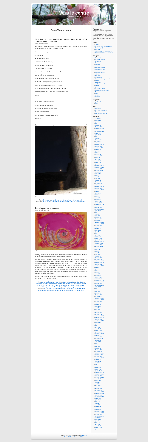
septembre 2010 (99, 377)
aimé (44, 200)
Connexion (98, 108)
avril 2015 (97, 291)
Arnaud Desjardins (55, 282)
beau (70, 282)
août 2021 (98, 172)
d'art (72, 284)
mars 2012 (98, 348)
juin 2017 (97, 251)
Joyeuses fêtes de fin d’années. (103, 46)
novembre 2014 (99, 299)
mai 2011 (97, 364)
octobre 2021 (98, 168)
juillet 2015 (98, 286)
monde (62, 200)
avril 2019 (97, 215)
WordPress (84, 435)
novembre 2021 (99, 167)
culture (68, 284)
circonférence (55, 200)
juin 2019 (97, 212)
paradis (97, 80)
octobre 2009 (98, 395)
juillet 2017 (98, 249)
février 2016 (98, 277)
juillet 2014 (98, 306)
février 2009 (98, 408)
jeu (50, 285)
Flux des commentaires (101, 112)
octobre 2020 (98, 188)
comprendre (53, 284)
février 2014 (98, 312)
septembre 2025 (99, 131)
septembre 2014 (99, 303)
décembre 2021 (99, 165)
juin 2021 (97, 175)
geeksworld (98, 102)
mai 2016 (97, 272)
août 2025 (98, 133)
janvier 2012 (98, 351)
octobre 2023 (98, 156)
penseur (82, 285)
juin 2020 (97, 194)
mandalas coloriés (100, 67)
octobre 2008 (98, 414)
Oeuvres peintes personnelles (103, 79)
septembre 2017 (99, 246)
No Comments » (81, 201)
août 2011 (98, 359)
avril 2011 (97, 366)
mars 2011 (98, 367)
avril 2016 (97, 274)
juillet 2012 (98, 341)
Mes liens (97, 49)
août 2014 (98, 304)
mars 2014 (98, 311)
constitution (98, 61)
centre (48, 200)
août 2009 (98, 398)
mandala (56, 288)
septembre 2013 (99, 320)
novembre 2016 (99, 262)
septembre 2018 (99, 227)
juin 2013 (97, 324)
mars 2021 (98, 180)
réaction (58, 287)
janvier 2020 (98, 202)
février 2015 (98, 295)
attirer (66, 282)
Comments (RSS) (78, 436)
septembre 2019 (99, 209)
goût (47, 285)
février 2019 (98, 219)
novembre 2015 (99, 282)
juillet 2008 (98, 419)
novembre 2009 (99, 393)
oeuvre (77, 285)
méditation (62, 288)
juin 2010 (97, 382)
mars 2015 (98, 293)
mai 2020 (97, 196)
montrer (61, 285)
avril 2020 (97, 198)
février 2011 (98, 369)
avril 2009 (97, 404)
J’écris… (97, 44)
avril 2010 (97, 385)
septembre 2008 (99, 416)
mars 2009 (98, 406)
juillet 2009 (98, 400)
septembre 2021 (99, 170)
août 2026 (98, 118)
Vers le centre (74, 12)
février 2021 (98, 181)
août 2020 (98, 191)
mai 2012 (97, 345)
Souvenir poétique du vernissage (104, 52)
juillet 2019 (98, 210)
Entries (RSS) (67, 436)
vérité (79, 287)
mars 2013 (98, 328)
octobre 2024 (98, 146)
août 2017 (98, 248)
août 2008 (98, 417)
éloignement (41, 285)
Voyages (97, 96)
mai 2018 (97, 233)
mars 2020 (98, 199)
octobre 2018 (98, 225)
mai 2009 (97, 403)
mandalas (97, 66)
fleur (96, 62)
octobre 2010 (98, 375)
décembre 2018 (99, 222)
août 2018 (98, 228)
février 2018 (98, 238)
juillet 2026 (98, 120)
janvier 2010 (98, 390)
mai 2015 (97, 290)
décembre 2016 (99, 261)
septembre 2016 (99, 265)
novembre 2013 (99, 317)
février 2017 (98, 257)
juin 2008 (97, 421)
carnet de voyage (100, 59)
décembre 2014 (99, 298)
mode (56, 285)
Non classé (98, 75)
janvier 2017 (98, 259)
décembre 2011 (99, 353)
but (73, 282)
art (63, 282)
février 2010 (98, 388)
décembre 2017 (99, 241)
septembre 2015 (99, 285)
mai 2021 (97, 177)
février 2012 (98, 349)
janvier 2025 (98, 141)
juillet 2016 (98, 269)
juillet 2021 (98, 173)
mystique (68, 200)
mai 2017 (97, 252)
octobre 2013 (98, 319)
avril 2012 (97, 346)
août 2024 (98, 149)
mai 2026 (97, 123)
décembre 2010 (99, 372)
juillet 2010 (98, 380)
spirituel (72, 201)
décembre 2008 (99, 411)
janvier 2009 (98, 409)
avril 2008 (97, 424)
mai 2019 (97, 214)
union (81, 200)
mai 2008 (97, 422)
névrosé (66, 285)
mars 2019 (98, 217)
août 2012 (98, 340)
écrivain (84, 284)
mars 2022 (98, 160)
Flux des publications (100, 110)
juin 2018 (97, 231)
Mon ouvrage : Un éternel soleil (103, 51)
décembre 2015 (99, 280)
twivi (96, 103)
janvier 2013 (98, 332)
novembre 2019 (99, 206)
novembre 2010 (99, 374)
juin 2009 (97, 401)
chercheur (39, 284)
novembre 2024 (99, 144)
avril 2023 (97, 159)
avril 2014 (97, 309)
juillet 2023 (98, 157)
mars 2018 (98, 236)
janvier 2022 (98, 164)
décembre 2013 (99, 316)
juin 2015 (97, 288)
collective (46, 284)
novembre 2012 (99, 335)
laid (53, 285)
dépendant (77, 284)
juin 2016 (97, 270)
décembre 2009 (99, 391)
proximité (53, 287)
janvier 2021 (98, 183)
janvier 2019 (98, 220)
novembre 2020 (99, 186)
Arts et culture (46, 201)
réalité (64, 287)
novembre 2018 (99, 223)
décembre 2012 (99, 333)
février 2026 (98, 126)
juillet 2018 (98, 230)
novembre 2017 (99, 243)
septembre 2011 (99, 358)
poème (74, 200)
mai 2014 (97, 307)
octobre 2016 (98, 264)
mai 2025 (97, 138)
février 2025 (98, 139)
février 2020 (98, 201)
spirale (75, 287)
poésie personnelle (100, 87)
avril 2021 (97, 178)
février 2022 (98, 162)
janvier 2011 (98, 370)
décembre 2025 (99, 128)
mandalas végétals (100, 72)
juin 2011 (97, 362)
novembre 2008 (99, 412)
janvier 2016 (98, 278)
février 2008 (98, 427)
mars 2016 (98, 275)
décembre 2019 (99, 204)
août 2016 (98, 267)
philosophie (45, 287)
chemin (82, 282)
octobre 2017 (98, 244)
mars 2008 (98, 425)
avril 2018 (97, 235)
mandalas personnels (101, 70)
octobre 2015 (98, 283)
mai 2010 (97, 383)
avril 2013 (97, 327)
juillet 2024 (98, 151)
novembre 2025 (99, 130)
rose (96, 93)
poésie (67, 201)
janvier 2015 (98, 296)
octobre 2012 (98, 337)
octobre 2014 (98, 301)
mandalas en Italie (100, 69)
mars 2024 (98, 154)
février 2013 (98, 330)
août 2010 (98, 379)
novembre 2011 (99, 354)
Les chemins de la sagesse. (47, 208)
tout (78, 200)
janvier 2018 (98, 240)
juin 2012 (97, 343)
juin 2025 (97, 136)
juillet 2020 (98, 193)
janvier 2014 (98, 314)
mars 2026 (98, 125)
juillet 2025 (98, 135)
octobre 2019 (98, 207)
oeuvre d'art (70, 288)
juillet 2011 (98, 361)
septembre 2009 (99, 396)
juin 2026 (97, 122)
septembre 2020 (99, 189)
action (43, 282)
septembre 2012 (99, 338)
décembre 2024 (99, 143)
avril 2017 (97, 254)
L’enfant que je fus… (100, 47)
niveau (72, 285)
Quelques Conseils (100, 88)
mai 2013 (97, 325)
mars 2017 (98, 256)
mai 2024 (97, 152)
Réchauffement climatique (102, 90)
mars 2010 (98, 387)
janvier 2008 (98, 429)
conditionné (61, 284)
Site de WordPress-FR (101, 113)
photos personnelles (58, 201)
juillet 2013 (98, 322)
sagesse (69, 287)
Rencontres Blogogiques (101, 91)
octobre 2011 (98, 356)
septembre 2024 (99, 147)
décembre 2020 (99, 185)
